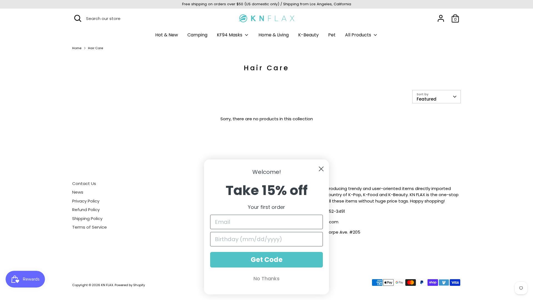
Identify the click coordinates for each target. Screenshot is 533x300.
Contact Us (84, 183)
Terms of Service (89, 227)
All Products (358, 35)
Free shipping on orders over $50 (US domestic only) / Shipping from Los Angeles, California (266, 4)
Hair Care (95, 48)
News (77, 192)
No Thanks (266, 278)
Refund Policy (86, 209)
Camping (197, 35)
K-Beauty (308, 35)
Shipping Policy (87, 218)
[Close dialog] (321, 169)
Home (76, 48)
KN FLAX (107, 285)
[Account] (440, 18)
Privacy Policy (85, 201)
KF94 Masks (230, 35)
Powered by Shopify (130, 285)
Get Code (267, 259)
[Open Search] (77, 18)
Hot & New (166, 35)
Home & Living (273, 35)
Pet (332, 35)
